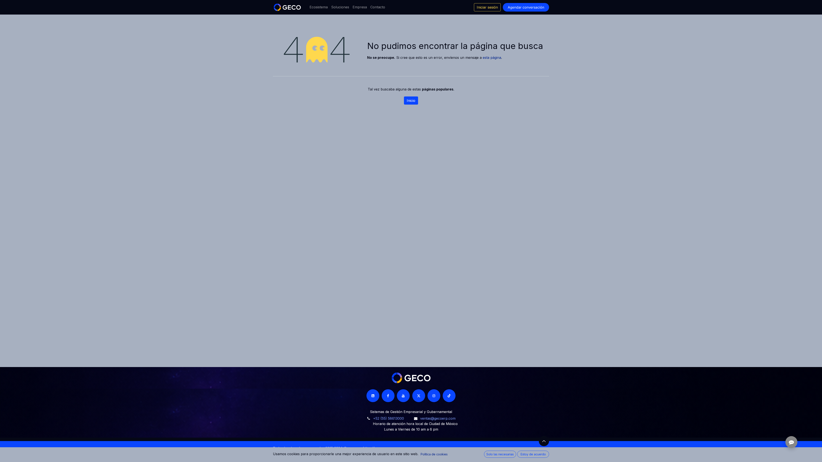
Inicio (411, 100)
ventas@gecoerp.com (438, 418)
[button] (544, 441)
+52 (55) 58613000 (388, 418)
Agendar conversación (526, 7)
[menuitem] (318, 7)
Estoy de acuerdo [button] (533, 454)
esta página (492, 57)
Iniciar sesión (487, 7)
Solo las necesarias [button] (500, 454)
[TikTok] (449, 395)
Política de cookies (434, 454)
